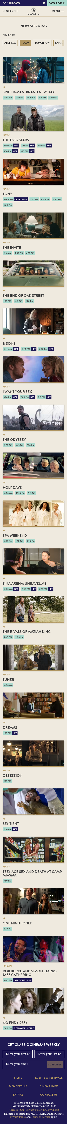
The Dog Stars (16, 140)
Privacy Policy (34, 1110)
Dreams (10, 727)
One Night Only (17, 923)
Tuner (8, 679)
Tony (7, 194)
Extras (18, 1095)
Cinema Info (48, 1086)
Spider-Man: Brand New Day (29, 92)
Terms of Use (16, 1110)
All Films (10, 43)
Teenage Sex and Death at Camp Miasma (32, 873)
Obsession (12, 775)
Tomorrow (42, 43)
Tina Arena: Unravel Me (24, 583)
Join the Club (12, 3)
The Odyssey (14, 439)
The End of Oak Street (23, 295)
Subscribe (55, 1065)
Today (25, 43)
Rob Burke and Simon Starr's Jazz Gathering (30, 972)
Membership (18, 1086)
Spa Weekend (15, 535)
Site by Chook (51, 1110)
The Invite (12, 247)
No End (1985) (15, 1022)
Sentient (11, 823)
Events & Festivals (49, 1078)
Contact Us (49, 1095)
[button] (63, 43)
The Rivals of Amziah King (27, 631)
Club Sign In (57, 3)
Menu (56, 11)
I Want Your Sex (17, 391)
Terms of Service (40, 1117)
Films (18, 1078)
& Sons (9, 343)
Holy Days (12, 487)
